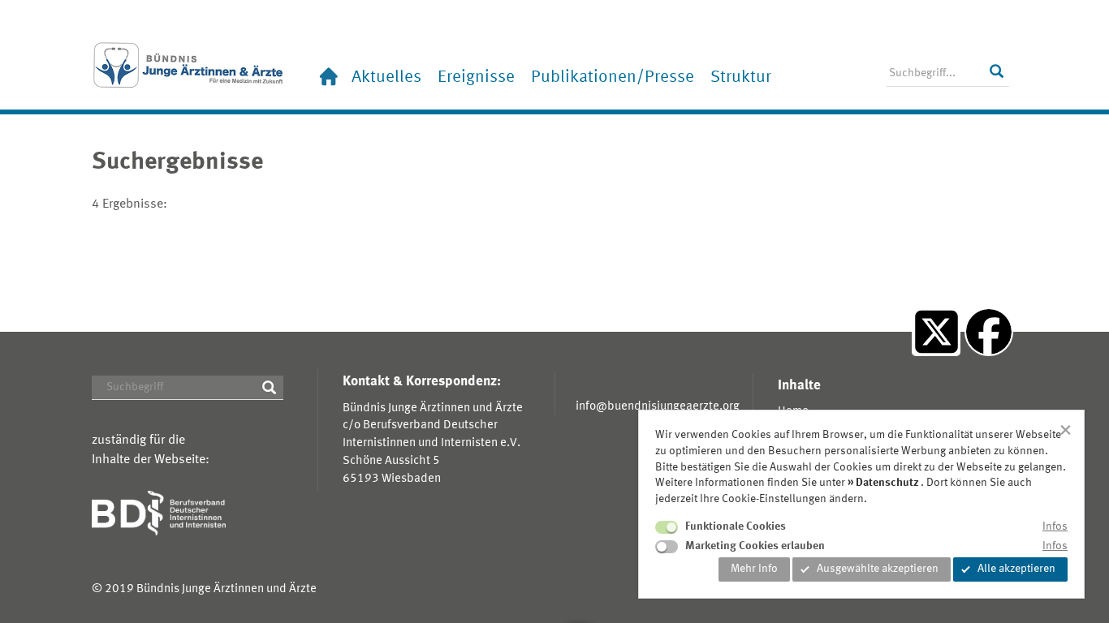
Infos (1055, 526)
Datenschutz (887, 482)
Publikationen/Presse (612, 77)
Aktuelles (386, 77)
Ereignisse (476, 77)
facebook (989, 369)
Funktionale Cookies (735, 526)
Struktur (740, 77)
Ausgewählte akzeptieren (878, 568)
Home (327, 77)
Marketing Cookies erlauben (755, 546)
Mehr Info (754, 568)
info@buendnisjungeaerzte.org (658, 406)
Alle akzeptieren (1016, 568)
